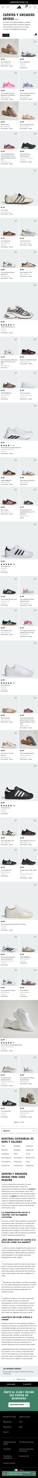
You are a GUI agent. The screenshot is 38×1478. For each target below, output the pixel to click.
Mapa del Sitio (7, 1422)
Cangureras (18, 1162)
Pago (20, 1427)
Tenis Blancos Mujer (6, 1162)
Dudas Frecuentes (24, 1417)
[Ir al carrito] (35, 7)
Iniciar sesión (11, 1384)
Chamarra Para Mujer (19, 1166)
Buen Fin (6, 1432)
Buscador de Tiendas (9, 1417)
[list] (16, 35)
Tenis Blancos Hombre (18, 1158)
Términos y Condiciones (26, 1442)
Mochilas (5, 1150)
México (22, 1470)
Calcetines (29, 1146)
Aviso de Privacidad (9, 1463)
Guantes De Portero (5, 1166)
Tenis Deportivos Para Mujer (29, 1162)
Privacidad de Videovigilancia (7, 1457)
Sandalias (17, 1146)
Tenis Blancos (6, 1158)
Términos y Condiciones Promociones (26, 1450)
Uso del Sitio (7, 1449)
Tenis (3, 1146)
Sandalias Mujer (17, 1150)
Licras (28, 1154)
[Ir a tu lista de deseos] (7, 7)
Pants (16, 1154)
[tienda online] (19, 8)
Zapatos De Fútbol (29, 1150)
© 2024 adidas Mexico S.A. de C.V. (19, 1475)
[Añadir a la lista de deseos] (15, 42)
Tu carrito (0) (27, 1384)
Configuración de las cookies (9, 1443)
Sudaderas (5, 1154)
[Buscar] (30, 7)
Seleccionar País (24, 1456)
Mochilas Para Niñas (31, 1158)
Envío (20, 1422)
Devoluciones (7, 1427)
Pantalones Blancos (29, 1166)
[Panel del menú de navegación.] (3, 7)
